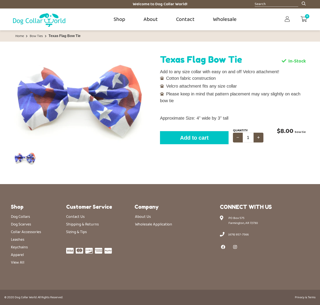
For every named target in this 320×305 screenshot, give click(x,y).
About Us (143, 217)
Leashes (17, 240)
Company (147, 207)
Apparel (17, 255)
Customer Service (89, 207)
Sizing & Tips (76, 232)
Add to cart (194, 138)
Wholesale (225, 19)
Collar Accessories (26, 232)
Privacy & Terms (305, 297)
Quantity (240, 130)
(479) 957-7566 (238, 234)
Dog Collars (20, 217)
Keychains (19, 247)
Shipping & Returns (82, 224)
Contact (185, 19)
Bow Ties (36, 36)
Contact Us (75, 217)
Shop (119, 19)
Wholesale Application (153, 224)
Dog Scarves (21, 224)
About (150, 19)
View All (17, 262)
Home (19, 36)
